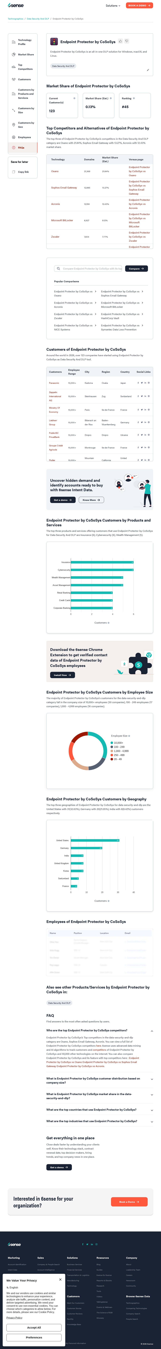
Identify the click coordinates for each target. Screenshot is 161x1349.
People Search (132, 1319)
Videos (99, 1296)
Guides (100, 1269)
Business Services (74, 1264)
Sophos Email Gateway (64, 187)
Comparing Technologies (136, 1308)
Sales (40, 1257)
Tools (99, 1291)
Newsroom (130, 1280)
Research (100, 1285)
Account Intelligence (46, 1269)
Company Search (133, 1313)
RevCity (70, 1319)
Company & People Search (48, 1264)
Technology (72, 1285)
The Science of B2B (105, 1312)
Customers (73, 1296)
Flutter (52, 460)
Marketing (14, 1257)
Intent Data (12, 1269)
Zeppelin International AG (55, 396)
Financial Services (74, 1269)
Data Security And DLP (38, 18)
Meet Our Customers (75, 1302)
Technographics (15, 18)
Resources (103, 1257)
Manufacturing (73, 1280)
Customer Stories (74, 1308)
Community (131, 1285)
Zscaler (55, 236)
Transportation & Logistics (78, 1275)
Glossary (100, 1317)
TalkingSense (102, 1301)
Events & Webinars (104, 1307)
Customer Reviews (75, 1313)
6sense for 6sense (104, 1275)
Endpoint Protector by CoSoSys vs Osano (139, 171)
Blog (98, 1264)
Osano (54, 171)
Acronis (55, 204)
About (128, 1264)
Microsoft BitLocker (62, 220)
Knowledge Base (74, 1324)
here (98, 1045)
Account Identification (17, 1264)
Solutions (72, 1257)
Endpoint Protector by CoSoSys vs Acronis (139, 204)
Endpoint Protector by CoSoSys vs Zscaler (139, 236)
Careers (129, 1275)
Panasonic (54, 382)
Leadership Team (133, 1269)
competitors (100, 1049)
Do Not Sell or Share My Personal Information (67, 1343)
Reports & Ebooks (104, 1280)
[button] (22, 42)
